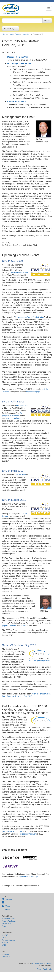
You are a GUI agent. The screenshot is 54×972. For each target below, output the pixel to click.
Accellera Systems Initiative (42, 963)
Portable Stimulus (8, 940)
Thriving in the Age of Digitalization (29, 317)
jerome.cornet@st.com (12, 831)
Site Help (5, 954)
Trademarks (47, 969)
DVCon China (22, 405)
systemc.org (6, 923)
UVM (4, 945)
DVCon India (20, 475)
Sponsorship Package (28, 877)
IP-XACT (5, 935)
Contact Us (6, 957)
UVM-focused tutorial (19, 272)
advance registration (14, 418)
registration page (33, 392)
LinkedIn (9, 899)
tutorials (12, 626)
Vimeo (8, 906)
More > (7, 909)
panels (23, 626)
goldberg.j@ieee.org (28, 834)
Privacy (39, 969)
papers (5, 626)
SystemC (5, 942)
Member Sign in (10, 28)
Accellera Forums (8, 918)
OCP (4, 937)
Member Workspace (9, 921)
